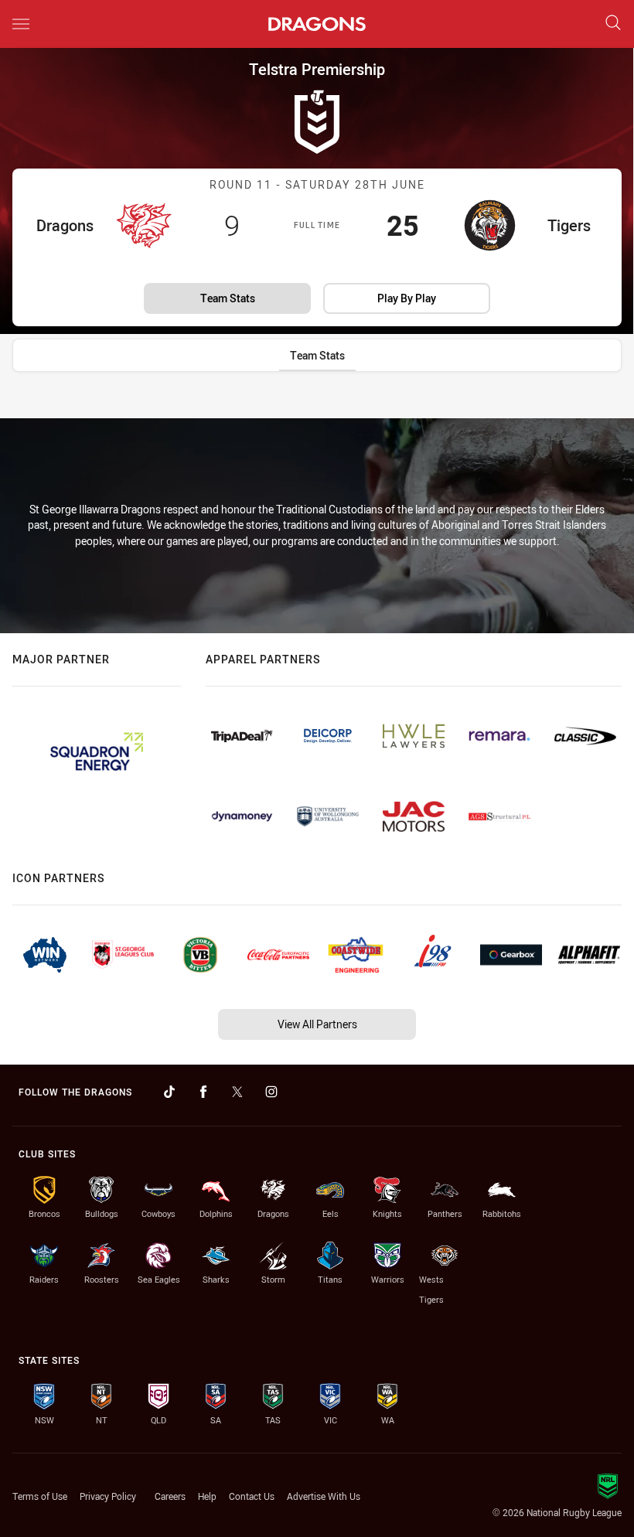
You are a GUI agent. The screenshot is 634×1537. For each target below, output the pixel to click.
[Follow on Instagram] (271, 1092)
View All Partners (317, 1024)
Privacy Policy (108, 1496)
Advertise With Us (323, 1496)
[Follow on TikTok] (169, 1092)
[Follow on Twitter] (237, 1092)
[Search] (613, 23)
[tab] (317, 355)
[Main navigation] (20, 23)
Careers (170, 1496)
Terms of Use (39, 1496)
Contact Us (251, 1496)
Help (207, 1496)
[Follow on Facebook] (203, 1092)
